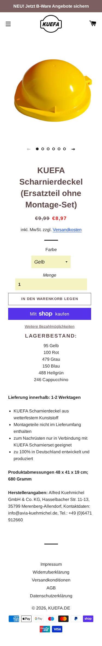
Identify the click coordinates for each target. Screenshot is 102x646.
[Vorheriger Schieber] (29, 149)
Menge (49, 275)
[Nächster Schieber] (73, 149)
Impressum (51, 564)
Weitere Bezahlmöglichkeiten (50, 326)
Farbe (51, 249)
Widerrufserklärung (51, 572)
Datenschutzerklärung (51, 595)
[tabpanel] (51, 85)
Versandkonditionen (51, 580)
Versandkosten (67, 229)
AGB (51, 588)
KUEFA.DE (59, 608)
